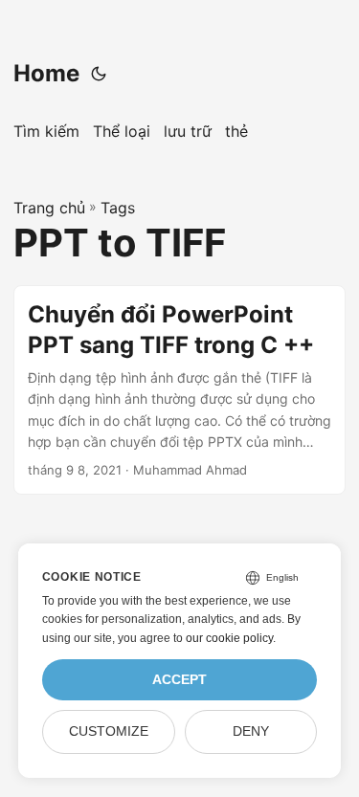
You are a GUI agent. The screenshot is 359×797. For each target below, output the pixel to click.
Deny (251, 731)
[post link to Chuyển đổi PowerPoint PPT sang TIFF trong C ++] (179, 390)
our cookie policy (229, 638)
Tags (118, 207)
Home (46, 73)
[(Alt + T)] (98, 73)
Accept (179, 680)
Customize (108, 731)
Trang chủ (49, 207)
